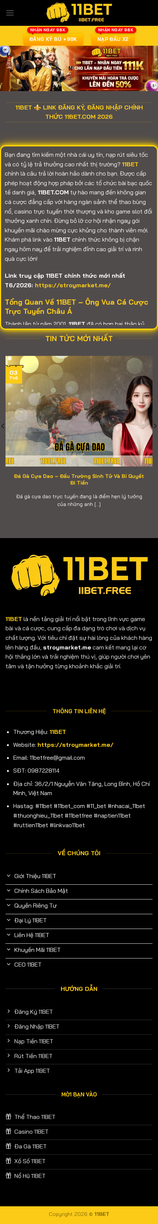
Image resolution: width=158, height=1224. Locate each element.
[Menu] (10, 13)
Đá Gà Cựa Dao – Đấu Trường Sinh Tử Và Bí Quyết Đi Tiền (79, 479)
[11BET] (79, 13)
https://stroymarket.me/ (73, 285)
